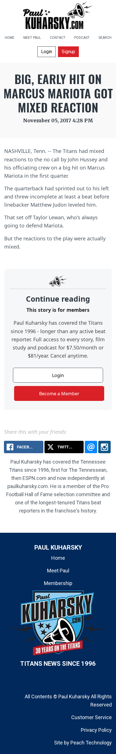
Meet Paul (58, 571)
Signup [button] (68, 51)
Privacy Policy (96, 730)
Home (58, 558)
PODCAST (82, 38)
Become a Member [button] (59, 393)
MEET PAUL (32, 38)
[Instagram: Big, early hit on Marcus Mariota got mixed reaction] (104, 447)
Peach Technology (91, 743)
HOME (9, 38)
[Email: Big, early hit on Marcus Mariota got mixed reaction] (91, 447)
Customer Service (91, 717)
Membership (58, 583)
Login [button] (46, 51)
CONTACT (57, 38)
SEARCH (105, 38)
